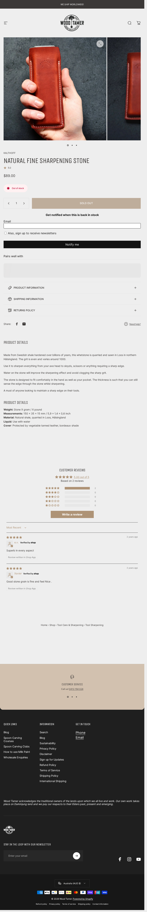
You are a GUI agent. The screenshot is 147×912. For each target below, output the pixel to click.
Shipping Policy (49, 775)
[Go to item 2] (72, 145)
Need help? (135, 324)
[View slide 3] (76, 697)
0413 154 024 (76, 689)
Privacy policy (54, 904)
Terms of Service (50, 770)
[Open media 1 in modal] (100, 43)
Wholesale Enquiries (16, 757)
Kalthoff (10, 152)
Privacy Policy (48, 748)
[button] (53, 488)
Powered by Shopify (83, 898)
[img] (14, 537)
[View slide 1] (68, 697)
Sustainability (48, 743)
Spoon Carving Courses (13, 739)
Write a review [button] (72, 514)
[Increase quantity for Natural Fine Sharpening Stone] (25, 203)
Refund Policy (48, 765)
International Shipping (53, 781)
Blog (6, 732)
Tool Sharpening (94, 625)
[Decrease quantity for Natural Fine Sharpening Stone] (8, 203)
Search (44, 732)
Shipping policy (84, 904)
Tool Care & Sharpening (70, 625)
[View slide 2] (72, 697)
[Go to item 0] (68, 145)
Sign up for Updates (52, 759)
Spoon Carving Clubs (17, 746)
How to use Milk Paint (17, 752)
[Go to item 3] (76, 145)
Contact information (100, 904)
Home (44, 625)
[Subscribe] (76, 855)
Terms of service (69, 904)
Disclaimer (46, 754)
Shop (52, 625)
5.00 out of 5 (81, 477)
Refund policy (41, 904)
